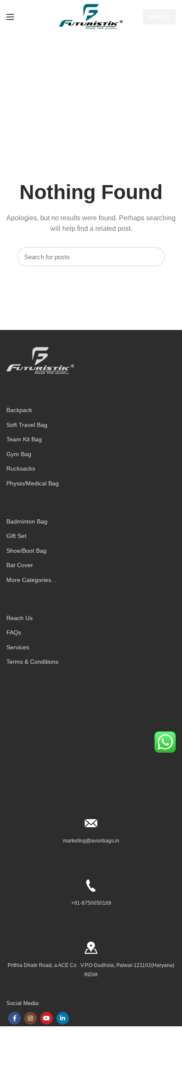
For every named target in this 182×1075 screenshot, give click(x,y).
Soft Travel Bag (26, 424)
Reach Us (19, 618)
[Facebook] (14, 1018)
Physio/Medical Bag (32, 483)
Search (154, 256)
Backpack (19, 410)
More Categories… (31, 579)
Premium (45, 1055)
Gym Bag (18, 454)
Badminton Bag (26, 521)
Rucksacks (20, 468)
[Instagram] (30, 1018)
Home (80, 102)
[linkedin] (62, 1018)
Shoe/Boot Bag (26, 550)
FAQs (13, 632)
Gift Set (16, 535)
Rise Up (159, 17)
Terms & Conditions (32, 661)
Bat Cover (19, 565)
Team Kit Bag (24, 439)
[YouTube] (46, 1018)
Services (17, 647)
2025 (28, 1055)
